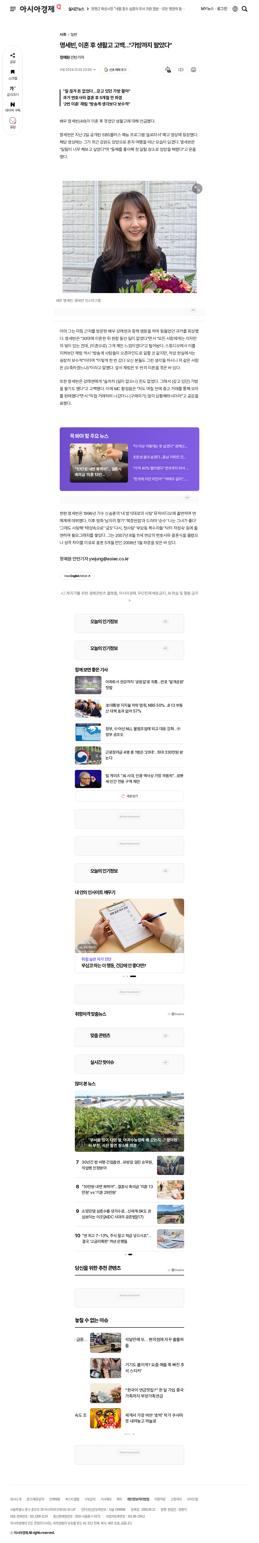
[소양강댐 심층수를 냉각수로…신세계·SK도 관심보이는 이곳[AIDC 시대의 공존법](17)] (170, 1223)
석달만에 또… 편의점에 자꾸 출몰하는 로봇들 (145, 1342)
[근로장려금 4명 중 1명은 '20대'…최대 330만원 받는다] (88, 763)
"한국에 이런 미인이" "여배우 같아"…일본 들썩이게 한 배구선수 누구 (161, 479)
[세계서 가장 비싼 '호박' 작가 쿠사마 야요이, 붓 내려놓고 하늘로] (90, 1427)
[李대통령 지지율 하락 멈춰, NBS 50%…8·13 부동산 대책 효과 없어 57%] (88, 716)
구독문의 (89, 1499)
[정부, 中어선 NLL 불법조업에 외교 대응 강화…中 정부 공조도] (88, 740)
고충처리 (176, 1499)
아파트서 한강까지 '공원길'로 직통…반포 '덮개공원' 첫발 (144, 684)
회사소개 (15, 1499)
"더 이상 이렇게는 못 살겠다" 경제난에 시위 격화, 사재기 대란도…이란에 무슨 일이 (161, 446)
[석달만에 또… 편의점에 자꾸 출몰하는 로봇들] (90, 1352)
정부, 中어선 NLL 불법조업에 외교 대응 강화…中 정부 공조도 (143, 731)
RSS (119, 1499)
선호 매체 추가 (117, 70)
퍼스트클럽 (72, 1499)
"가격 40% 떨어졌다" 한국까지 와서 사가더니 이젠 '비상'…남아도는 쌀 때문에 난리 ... (161, 468)
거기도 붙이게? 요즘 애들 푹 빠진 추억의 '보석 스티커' (146, 1367)
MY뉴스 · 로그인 (214, 8)
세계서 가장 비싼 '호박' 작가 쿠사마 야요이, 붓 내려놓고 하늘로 (145, 1418)
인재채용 (54, 1499)
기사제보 (106, 1499)
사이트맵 (192, 1499)
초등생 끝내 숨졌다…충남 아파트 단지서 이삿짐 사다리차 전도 (161, 457)
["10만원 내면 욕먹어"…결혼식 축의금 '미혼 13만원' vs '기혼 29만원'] (170, 1198)
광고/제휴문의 (35, 1499)
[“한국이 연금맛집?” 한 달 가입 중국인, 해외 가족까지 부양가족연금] (90, 1402)
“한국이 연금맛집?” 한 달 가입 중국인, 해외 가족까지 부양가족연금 (145, 1393)
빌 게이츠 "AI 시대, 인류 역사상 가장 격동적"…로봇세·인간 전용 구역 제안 (144, 778)
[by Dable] (176, 1270)
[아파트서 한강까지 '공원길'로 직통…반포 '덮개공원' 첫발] (88, 693)
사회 (63, 35)
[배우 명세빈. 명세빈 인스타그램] (129, 237)
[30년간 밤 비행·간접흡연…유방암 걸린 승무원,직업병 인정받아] (170, 1174)
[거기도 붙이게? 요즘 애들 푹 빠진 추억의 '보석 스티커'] (90, 1377)
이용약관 (159, 1499)
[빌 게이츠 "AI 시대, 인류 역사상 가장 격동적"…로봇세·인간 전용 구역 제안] (88, 787)
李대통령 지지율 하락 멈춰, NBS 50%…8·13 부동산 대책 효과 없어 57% (144, 708)
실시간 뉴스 (76, 9)
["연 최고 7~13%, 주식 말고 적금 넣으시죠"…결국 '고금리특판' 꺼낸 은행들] (170, 1247)
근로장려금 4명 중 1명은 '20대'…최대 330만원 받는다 (144, 755)
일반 (74, 35)
